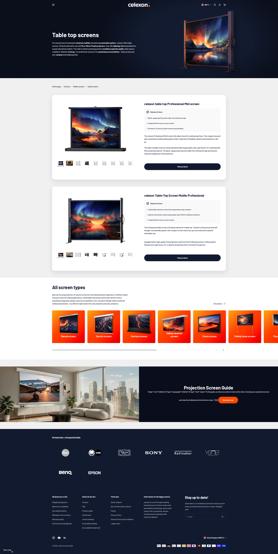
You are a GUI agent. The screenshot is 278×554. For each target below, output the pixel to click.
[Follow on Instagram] (53, 537)
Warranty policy (58, 519)
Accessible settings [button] (89, 523)
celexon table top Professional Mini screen (171, 104)
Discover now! (228, 400)
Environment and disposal (62, 523)
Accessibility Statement (91, 528)
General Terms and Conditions (122, 519)
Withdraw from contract (61, 515)
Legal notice (115, 523)
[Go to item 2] (69, 163)
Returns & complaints (60, 506)
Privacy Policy (116, 515)
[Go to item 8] (121, 163)
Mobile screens (78, 86)
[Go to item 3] (78, 163)
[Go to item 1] (60, 163)
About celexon (116, 502)
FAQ (83, 506)
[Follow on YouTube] (59, 537)
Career (113, 511)
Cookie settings (88, 519)
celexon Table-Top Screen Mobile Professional (174, 195)
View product (182, 166)
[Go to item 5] (95, 163)
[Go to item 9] (130, 163)
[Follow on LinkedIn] (64, 537)
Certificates (86, 515)
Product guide (87, 511)
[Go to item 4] (86, 163)
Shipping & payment (59, 502)
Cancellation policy (59, 511)
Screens (67, 86)
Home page (56, 86)
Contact (85, 502)
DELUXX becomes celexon (121, 506)
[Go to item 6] (104, 163)
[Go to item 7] (112, 163)
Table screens (92, 86)
